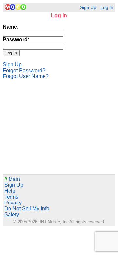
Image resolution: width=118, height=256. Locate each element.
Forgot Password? (24, 70)
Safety (11, 214)
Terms (11, 197)
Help (9, 191)
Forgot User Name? (26, 76)
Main (12, 179)
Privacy (13, 202)
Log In (106, 7)
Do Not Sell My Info (26, 208)
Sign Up (88, 7)
